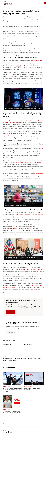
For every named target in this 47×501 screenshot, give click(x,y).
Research (10, 360)
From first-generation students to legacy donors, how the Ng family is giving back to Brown (12, 390)
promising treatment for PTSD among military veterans (17, 135)
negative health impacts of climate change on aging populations (27, 162)
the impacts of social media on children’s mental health (23, 228)
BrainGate (18, 65)
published (32, 289)
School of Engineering (28, 344)
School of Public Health (7, 344)
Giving (35, 358)
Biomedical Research (7, 358)
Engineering (23, 358)
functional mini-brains (12, 74)
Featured (30, 358)
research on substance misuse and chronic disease (28, 269)
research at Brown (37, 31)
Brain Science (17, 358)
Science (15, 360)
